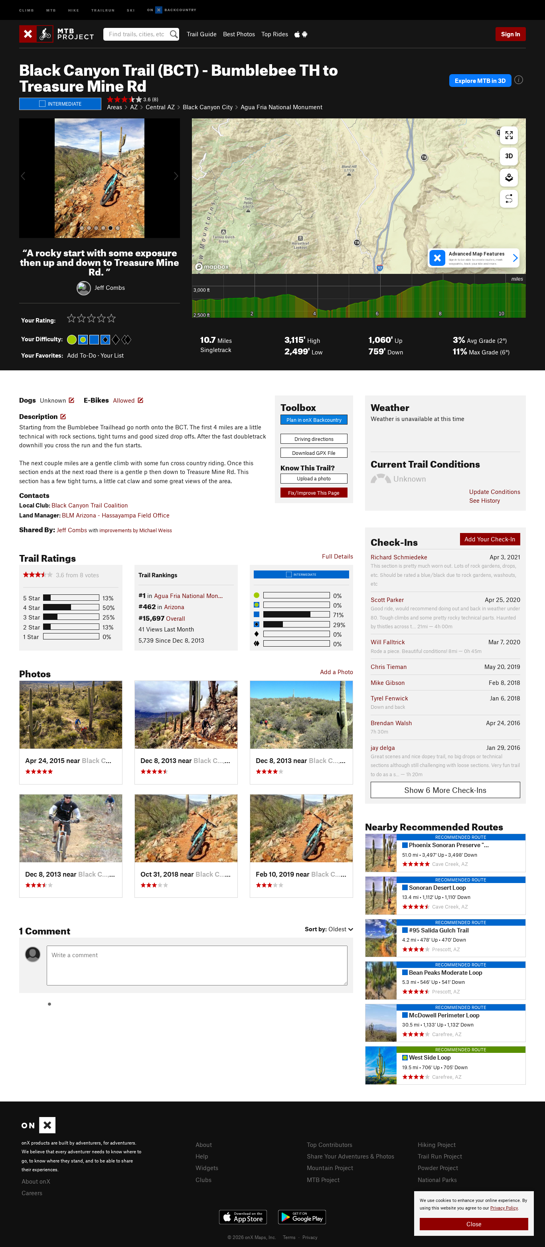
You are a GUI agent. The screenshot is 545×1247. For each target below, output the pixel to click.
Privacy (310, 1237)
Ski (131, 9)
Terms (289, 1237)
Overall (175, 618)
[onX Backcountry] (171, 10)
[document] (474, 1213)
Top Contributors (329, 1144)
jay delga (383, 747)
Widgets (206, 1167)
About (203, 1144)
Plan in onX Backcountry (314, 420)
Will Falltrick (388, 641)
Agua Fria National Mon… (188, 595)
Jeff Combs (110, 287)
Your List (112, 355)
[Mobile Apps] (300, 33)
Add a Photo (336, 671)
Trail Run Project (440, 1156)
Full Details (337, 556)
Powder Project (438, 1167)
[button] (27, 178)
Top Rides (274, 33)
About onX (36, 1181)
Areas (114, 106)
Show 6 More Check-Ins (445, 790)
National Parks (437, 1179)
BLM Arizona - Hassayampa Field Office (116, 515)
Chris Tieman (389, 666)
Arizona (174, 606)
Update (494, 491)
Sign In (510, 33)
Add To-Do (81, 355)
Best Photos (239, 33)
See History (484, 500)
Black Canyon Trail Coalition (89, 505)
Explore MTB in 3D (480, 80)
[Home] (60, 34)
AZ (134, 106)
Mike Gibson (388, 682)
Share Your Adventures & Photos (350, 1156)
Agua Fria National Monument (281, 106)
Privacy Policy (504, 1208)
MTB (51, 9)
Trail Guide (202, 33)
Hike (73, 9)
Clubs (203, 1179)
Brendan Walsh (391, 722)
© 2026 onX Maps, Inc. (251, 1237)
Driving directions (314, 439)
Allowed (124, 400)
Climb (26, 9)
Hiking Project (437, 1144)
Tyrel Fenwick (389, 698)
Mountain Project (330, 1167)
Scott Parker (387, 599)
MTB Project (323, 1179)
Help (201, 1156)
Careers (32, 1192)
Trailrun (103, 9)
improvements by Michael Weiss (135, 530)
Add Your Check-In (489, 539)
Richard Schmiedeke (399, 557)
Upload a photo (314, 478)
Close (474, 1223)
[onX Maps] (38, 1131)
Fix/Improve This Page (314, 493)
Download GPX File (314, 453)
